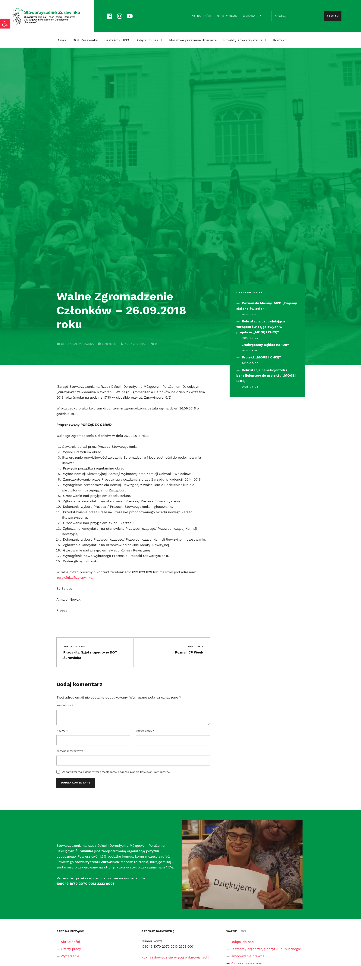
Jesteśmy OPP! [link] (117, 40)
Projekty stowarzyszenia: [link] (243, 40)
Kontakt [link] (279, 40)
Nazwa (62, 730)
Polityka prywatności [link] (247, 963)
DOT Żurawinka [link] (85, 40)
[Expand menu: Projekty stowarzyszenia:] (265, 40)
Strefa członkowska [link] (77, 343)
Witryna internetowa (69, 750)
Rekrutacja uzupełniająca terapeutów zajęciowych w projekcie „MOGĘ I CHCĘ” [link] (260, 326)
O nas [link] (61, 40)
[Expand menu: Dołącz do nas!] (161, 40)
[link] (5, 24)
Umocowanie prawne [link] (248, 956)
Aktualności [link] (201, 15)
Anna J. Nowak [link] (135, 343)
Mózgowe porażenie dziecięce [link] (193, 40)
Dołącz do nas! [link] (147, 40)
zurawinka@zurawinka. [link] (74, 577)
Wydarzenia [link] (252, 15)
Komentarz (65, 705)
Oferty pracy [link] (227, 15)
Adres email (145, 730)
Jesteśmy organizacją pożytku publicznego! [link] (266, 949)
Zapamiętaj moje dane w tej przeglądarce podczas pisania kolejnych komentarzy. (116, 771)
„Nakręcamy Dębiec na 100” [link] (265, 345)
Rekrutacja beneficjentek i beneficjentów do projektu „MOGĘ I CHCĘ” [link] (266, 375)
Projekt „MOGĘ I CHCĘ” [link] (261, 357)
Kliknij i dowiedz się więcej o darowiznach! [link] (175, 957)
